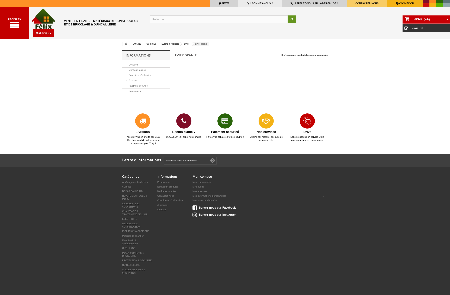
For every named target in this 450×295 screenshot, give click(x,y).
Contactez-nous (366, 3)
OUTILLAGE (128, 248)
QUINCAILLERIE (131, 265)
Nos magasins (135, 91)
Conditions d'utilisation (139, 75)
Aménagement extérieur (135, 182)
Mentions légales (137, 70)
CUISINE (126, 186)
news (225, 3)
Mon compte (202, 176)
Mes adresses (199, 191)
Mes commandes (201, 182)
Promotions (163, 182)
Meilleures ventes (166, 191)
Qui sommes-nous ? (260, 3)
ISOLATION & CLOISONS (135, 231)
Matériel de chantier (133, 236)
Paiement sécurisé (138, 85)
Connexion (406, 3)
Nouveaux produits (167, 186)
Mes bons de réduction (204, 200)
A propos (133, 80)
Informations (138, 55)
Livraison (133, 64)
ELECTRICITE (129, 219)
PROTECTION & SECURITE (137, 260)
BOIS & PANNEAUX (132, 191)
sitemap (161, 209)
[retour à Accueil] (126, 44)
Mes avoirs (198, 186)
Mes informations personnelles (209, 196)
